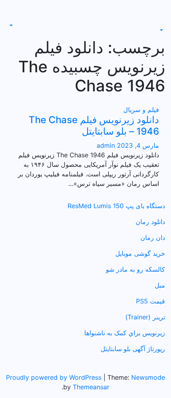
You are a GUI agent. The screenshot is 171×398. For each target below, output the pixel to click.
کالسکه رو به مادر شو (135, 269)
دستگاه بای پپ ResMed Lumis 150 (116, 206)
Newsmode (148, 377)
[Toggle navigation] (159, 23)
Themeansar (91, 387)
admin (106, 145)
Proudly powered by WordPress (54, 377)
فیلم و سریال (141, 110)
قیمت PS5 (150, 301)
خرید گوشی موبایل (140, 253)
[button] (162, 30)
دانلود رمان (150, 222)
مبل (160, 285)
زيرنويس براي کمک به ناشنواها (124, 333)
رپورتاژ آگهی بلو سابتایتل (133, 349)
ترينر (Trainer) (145, 317)
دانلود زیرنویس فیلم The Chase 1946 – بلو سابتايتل (94, 125)
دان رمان (152, 238)
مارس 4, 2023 (137, 145)
